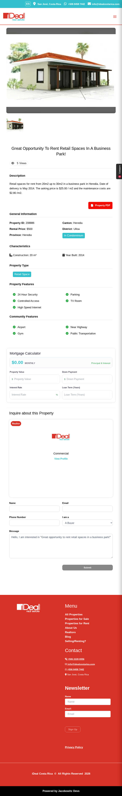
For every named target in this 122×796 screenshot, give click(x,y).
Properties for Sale (77, 618)
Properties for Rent (77, 623)
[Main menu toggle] (115, 17)
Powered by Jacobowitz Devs (61, 791)
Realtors (70, 632)
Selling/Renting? (75, 641)
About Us (71, 627)
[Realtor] (61, 437)
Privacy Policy (74, 747)
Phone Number (17, 517)
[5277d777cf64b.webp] (15, 124)
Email (65, 503)
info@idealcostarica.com (81, 664)
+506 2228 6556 (75, 659)
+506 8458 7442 (75, 669)
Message (14, 531)
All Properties (73, 614)
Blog (68, 636)
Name (12, 503)
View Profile (61, 458)
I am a (65, 517)
